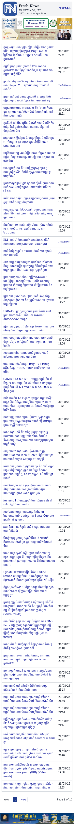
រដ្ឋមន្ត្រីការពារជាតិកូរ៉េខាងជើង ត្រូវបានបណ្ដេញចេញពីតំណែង (27, 529)
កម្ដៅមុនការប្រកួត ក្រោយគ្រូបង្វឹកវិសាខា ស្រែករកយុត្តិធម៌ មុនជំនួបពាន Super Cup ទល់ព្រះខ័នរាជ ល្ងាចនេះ (28, 516)
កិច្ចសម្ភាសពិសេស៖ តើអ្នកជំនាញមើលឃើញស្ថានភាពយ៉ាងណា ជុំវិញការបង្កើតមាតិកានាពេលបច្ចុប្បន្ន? (28, 591)
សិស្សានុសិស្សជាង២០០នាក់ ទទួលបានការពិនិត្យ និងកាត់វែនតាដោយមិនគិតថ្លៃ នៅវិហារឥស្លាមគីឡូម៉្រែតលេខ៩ (28, 214)
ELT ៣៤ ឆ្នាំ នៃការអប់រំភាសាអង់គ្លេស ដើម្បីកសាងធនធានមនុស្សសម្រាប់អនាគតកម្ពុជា (26, 242)
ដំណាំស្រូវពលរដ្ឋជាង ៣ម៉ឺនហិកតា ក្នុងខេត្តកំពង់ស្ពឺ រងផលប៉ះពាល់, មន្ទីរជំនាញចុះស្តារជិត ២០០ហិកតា (28, 229)
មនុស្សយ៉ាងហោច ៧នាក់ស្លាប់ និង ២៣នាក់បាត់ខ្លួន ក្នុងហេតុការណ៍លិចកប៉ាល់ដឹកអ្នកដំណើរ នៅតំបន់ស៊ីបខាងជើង (28, 112)
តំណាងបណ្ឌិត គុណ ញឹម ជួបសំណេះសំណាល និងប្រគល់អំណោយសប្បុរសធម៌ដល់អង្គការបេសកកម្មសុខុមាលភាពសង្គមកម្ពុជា (27, 490)
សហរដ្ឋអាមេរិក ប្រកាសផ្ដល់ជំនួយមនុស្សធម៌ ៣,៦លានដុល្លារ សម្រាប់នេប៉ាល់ (25, 355)
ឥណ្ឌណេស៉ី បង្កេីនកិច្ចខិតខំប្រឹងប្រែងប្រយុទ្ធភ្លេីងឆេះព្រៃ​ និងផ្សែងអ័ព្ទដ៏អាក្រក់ (25, 688)
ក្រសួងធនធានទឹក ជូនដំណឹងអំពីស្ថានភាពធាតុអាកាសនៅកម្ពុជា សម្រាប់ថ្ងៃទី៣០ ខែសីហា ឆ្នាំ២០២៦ (27, 660)
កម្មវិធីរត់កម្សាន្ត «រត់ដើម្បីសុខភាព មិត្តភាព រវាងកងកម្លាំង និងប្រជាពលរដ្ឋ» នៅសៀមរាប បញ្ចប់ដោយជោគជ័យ (29, 157)
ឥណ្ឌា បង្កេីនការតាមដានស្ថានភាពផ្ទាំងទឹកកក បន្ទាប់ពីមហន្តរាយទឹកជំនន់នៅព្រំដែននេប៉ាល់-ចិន (28, 699)
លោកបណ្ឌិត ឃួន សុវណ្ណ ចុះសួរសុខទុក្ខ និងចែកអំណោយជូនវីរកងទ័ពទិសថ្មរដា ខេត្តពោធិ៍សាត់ (28, 786)
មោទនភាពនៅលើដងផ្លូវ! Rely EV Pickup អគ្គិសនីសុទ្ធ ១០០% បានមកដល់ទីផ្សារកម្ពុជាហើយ (26, 368)
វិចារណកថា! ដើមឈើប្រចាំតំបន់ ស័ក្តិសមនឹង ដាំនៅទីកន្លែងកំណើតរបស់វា (27, 503)
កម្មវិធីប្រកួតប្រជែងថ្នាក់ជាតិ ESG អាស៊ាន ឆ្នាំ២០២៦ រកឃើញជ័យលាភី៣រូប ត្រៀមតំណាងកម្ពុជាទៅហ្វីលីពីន (28, 71)
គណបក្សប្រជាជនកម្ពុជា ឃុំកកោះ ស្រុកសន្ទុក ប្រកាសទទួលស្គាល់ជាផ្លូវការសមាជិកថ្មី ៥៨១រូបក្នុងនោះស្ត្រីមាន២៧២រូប (27, 421)
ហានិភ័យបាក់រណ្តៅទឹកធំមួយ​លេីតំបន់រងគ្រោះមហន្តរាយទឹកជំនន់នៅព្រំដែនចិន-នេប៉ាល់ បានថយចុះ (29, 739)
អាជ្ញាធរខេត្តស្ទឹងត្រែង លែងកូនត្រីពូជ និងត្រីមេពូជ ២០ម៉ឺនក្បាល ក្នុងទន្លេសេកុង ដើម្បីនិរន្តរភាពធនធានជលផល (28, 142)
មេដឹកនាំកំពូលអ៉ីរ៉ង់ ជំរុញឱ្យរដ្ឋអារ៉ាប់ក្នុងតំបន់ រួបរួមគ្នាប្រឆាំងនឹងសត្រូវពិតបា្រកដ (29, 201)
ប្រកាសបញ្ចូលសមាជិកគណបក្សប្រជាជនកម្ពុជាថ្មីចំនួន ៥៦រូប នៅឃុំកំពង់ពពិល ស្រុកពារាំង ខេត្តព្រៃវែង (28, 342)
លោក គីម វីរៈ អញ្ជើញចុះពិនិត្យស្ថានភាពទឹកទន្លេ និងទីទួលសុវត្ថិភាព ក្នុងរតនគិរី (27, 647)
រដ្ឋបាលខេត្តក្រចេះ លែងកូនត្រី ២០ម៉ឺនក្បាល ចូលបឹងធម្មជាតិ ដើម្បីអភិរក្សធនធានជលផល (28, 329)
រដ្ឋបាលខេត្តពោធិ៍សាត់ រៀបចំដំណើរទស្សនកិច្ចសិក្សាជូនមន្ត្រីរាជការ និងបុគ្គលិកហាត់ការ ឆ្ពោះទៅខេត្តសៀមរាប (28, 300)
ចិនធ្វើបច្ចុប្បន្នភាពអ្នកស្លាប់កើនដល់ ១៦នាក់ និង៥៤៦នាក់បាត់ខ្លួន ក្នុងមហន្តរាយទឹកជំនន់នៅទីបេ (27, 542)
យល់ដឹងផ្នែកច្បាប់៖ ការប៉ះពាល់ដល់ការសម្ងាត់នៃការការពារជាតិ (27, 253)
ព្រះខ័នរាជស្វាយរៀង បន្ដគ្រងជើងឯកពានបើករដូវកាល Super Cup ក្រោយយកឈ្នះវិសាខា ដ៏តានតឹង (28, 86)
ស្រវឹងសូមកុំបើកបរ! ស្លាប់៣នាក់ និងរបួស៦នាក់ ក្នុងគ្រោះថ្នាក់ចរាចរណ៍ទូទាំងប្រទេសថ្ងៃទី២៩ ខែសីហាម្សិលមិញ (27, 675)
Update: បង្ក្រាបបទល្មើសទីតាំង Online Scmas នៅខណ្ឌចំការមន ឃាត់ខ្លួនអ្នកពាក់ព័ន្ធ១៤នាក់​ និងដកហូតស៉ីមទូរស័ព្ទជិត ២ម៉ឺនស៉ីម (28, 576)
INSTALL (63, 8)
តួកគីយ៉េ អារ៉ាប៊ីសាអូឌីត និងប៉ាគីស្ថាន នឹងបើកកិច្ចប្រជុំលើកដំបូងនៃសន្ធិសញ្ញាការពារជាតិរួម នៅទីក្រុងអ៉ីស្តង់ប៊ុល (28, 127)
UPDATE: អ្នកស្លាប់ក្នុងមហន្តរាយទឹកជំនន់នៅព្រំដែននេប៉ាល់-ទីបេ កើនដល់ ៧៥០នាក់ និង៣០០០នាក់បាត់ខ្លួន (27, 316)
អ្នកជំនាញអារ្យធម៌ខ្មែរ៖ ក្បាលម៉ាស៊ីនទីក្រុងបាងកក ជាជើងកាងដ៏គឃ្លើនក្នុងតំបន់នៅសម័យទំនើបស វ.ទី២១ (28, 187)
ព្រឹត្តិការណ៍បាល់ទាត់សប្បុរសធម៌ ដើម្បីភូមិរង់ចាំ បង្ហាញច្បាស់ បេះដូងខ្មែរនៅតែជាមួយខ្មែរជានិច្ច (27, 99)
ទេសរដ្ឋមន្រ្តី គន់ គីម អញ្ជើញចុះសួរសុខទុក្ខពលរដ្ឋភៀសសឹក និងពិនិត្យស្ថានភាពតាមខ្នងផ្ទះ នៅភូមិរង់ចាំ (27, 172)
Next (23, 799)
